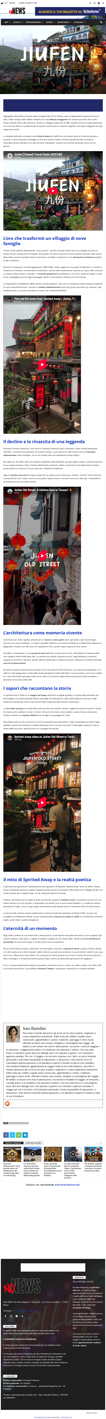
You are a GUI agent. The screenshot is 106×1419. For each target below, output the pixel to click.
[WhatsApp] (19, 1135)
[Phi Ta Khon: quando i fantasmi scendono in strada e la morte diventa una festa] (93, 1154)
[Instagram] (94, 3)
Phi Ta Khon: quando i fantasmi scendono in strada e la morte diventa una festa (93, 1167)
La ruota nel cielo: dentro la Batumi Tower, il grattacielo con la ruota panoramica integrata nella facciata (72, 1170)
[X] (103, 3)
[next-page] (101, 1143)
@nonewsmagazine (67, 1184)
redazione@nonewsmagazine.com (26, 1311)
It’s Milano (78, 22)
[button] (101, 22)
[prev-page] (97, 1143)
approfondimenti (33, 22)
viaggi (15, 67)
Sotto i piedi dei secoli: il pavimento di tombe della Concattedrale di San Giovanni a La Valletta (53, 1169)
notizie (49, 22)
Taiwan (25, 1123)
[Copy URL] (31, 1135)
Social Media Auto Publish (42, 1417)
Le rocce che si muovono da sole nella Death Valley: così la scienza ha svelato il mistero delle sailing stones (32, 1169)
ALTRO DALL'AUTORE (33, 1143)
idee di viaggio (15, 1123)
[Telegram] (98, 3)
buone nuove (63, 22)
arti (6, 22)
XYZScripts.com (66, 1417)
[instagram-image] (18, 1205)
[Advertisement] (53, 1115)
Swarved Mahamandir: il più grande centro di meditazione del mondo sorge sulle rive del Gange (11, 1169)
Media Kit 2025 (92, 1413)
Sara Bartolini (10, 92)
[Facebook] (90, 3)
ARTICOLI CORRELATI (13, 1143)
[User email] (7, 1103)
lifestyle (17, 22)
